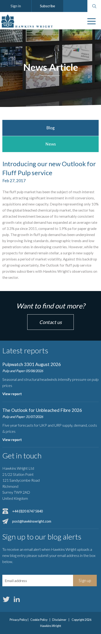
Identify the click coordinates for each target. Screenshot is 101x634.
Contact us (50, 322)
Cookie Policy (38, 620)
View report (12, 394)
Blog (50, 127)
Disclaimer (59, 620)
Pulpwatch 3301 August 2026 (31, 364)
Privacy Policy (18, 620)
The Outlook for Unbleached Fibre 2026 (42, 410)
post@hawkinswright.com (31, 521)
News (50, 144)
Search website (94, 6)
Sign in (16, 6)
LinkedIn (16, 599)
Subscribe (47, 6)
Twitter (6, 599)
